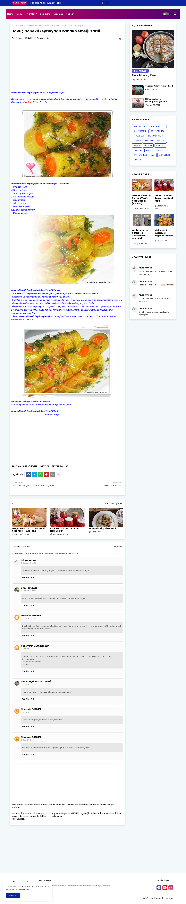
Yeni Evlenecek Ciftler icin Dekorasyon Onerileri (140, 234)
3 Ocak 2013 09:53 (28, 591)
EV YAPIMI (137, 140)
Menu (19, 13)
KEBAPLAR (149, 140)
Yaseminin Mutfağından (35, 646)
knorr (153, 155)
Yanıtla (25, 577)
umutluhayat (29, 588)
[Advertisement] (35, 66)
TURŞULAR (138, 150)
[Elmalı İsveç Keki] (153, 49)
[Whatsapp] (40, 474)
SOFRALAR (160, 145)
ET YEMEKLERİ (139, 136)
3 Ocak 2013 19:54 (28, 684)
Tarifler (31, 13)
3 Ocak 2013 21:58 (28, 740)
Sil (32, 577)
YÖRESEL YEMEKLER (154, 150)
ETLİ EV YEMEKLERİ (155, 136)
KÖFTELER (161, 140)
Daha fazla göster (113, 503)
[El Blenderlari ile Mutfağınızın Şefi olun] (138, 103)
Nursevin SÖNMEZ (31, 709)
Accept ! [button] (13, 895)
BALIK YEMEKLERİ (140, 131)
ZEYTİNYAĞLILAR (31, 25)
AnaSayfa (148, 898)
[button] (102, 3)
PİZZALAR (148, 145)
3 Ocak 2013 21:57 (28, 712)
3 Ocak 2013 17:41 (28, 649)
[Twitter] (34, 474)
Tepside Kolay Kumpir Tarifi (159, 86)
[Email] (52, 474)
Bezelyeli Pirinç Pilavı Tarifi (103, 528)
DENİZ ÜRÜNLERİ (157, 131)
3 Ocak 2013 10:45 (28, 618)
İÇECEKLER (138, 160)
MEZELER (44, 466)
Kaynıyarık (30, 303)
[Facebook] (28, 474)
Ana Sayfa (16, 25)
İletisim (70, 13)
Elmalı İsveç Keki (144, 75)
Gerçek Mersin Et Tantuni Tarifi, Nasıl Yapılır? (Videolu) (28, 529)
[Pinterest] (46, 474)
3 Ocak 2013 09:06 (28, 563)
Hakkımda (58, 13)
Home (10, 13)
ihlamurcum (28, 560)
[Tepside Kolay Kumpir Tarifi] (138, 90)
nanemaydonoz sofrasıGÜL (37, 681)
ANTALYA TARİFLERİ (157, 126)
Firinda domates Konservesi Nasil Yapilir (65, 529)
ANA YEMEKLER (30, 466)
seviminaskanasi (31, 615)
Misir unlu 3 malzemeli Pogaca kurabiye (163, 233)
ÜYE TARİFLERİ (164, 155)
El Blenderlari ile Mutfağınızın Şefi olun (51, 3)
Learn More (23, 889)
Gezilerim (45, 13)
